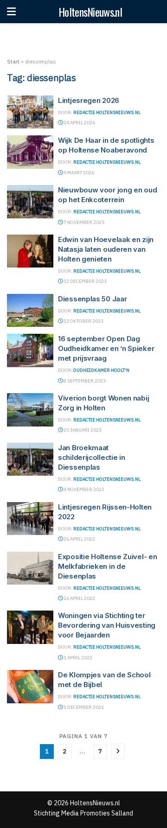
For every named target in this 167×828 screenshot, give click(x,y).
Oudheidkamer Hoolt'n (101, 370)
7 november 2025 (83, 222)
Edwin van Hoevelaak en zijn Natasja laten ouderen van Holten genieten (106, 249)
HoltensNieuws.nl (90, 11)
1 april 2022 (77, 658)
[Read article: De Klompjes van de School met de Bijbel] (30, 686)
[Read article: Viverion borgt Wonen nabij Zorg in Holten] (30, 410)
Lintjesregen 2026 (88, 100)
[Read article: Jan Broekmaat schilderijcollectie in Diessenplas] (30, 459)
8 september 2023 (84, 381)
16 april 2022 (79, 598)
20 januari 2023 (82, 430)
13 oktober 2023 (83, 321)
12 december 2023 (85, 281)
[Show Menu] (11, 11)
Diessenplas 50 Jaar (92, 298)
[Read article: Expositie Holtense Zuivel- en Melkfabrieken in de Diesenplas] (30, 568)
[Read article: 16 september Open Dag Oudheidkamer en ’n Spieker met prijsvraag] (30, 350)
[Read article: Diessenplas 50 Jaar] (30, 310)
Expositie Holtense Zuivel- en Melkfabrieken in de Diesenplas (107, 566)
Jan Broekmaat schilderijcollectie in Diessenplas (91, 457)
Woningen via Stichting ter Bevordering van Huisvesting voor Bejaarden (106, 625)
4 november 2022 (83, 489)
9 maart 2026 (78, 173)
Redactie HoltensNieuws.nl (107, 112)
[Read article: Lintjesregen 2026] (30, 112)
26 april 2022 (79, 539)
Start (13, 61)
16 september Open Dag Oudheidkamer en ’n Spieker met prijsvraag (106, 348)
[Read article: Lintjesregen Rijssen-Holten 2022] (30, 518)
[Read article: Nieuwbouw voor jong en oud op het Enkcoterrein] (30, 201)
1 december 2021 (83, 707)
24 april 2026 (79, 123)
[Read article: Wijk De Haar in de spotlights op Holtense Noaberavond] (30, 152)
